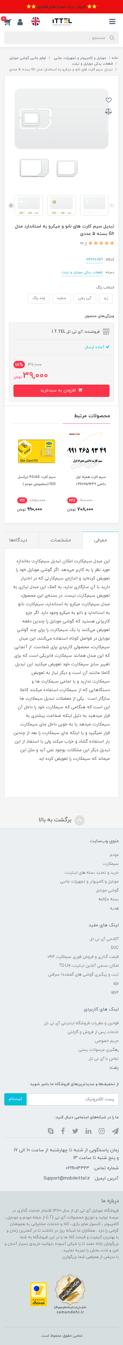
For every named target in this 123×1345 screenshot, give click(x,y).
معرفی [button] (100, 540)
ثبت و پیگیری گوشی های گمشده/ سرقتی (83, 974)
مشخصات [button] (60, 540)
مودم (114, 855)
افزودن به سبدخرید (58, 390)
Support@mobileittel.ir (66, 1178)
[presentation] (112, 205)
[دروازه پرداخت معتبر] (38, 1294)
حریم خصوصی (107, 1041)
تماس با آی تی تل (104, 1058)
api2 (115, 992)
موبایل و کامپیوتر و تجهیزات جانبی (89, 881)
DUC (115, 948)
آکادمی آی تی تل (104, 939)
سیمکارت (111, 864)
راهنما (114, 1068)
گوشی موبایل (107, 890)
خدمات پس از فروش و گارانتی (93, 1032)
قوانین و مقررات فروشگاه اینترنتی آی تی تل (81, 1023)
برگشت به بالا (56, 820)
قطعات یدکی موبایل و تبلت (82, 272)
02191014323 (77, 1168)
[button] (10, 21)
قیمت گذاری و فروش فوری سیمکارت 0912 (83, 957)
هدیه (114, 908)
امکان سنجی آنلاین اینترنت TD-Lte (89, 965)
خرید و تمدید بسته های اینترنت (92, 872)
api (116, 983)
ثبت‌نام (15, 1099)
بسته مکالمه (108, 899)
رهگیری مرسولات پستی (98, 1050)
